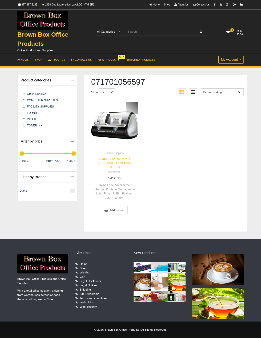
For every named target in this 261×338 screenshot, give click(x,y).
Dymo (23, 190)
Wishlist (85, 272)
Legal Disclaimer (90, 281)
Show (94, 92)
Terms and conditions (93, 298)
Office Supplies (115, 153)
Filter (25, 161)
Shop (167, 4)
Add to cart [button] (117, 210)
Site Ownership (89, 293)
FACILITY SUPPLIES (40, 106)
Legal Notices (88, 285)
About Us (183, 4)
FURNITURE (35, 112)
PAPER (31, 119)
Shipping (85, 289)
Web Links (86, 302)
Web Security (88, 306)
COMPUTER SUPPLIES (42, 100)
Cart (82, 276)
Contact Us (203, 4)
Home (156, 4)
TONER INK (34, 125)
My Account (230, 59)
